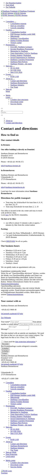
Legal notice (10, 456)
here (7, 215)
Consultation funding (18, 393)
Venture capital (15, 404)
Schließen (5, 348)
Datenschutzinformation (10, 284)
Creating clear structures (19, 463)
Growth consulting (17, 389)
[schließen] (2, 115)
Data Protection (11, 454)
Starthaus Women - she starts (21, 425)
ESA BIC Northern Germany (21, 408)
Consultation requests (18, 385)
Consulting (10, 383)
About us (9, 442)
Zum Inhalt (10, 5)
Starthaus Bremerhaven (19, 446)
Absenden (5, 344)
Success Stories (16, 467)
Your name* (5, 322)
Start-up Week (11, 452)
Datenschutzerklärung (15, 294)
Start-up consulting (17, 387)
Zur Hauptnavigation (13, 3)
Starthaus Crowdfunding (19, 400)
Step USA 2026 (16, 433)
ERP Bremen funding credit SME (22, 395)
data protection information (25, 342)
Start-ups (9, 427)
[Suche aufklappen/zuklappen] (2, 108)
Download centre (16, 465)
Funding (9, 391)
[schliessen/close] (2, 297)
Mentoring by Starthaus (19, 412)
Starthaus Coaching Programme (22, 421)
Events (8, 437)
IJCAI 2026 (14, 429)
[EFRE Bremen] (14, 15)
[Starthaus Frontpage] (9, 11)
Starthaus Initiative (17, 448)
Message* (4, 329)
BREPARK (10, 241)
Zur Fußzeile (10, 7)
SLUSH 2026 (15, 431)
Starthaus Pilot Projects (18, 423)
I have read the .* (20, 342)
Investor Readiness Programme (21, 410)
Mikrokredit (14, 397)
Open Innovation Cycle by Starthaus (24, 414)
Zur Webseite (6, 318)
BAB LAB (14, 440)
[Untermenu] (13, 30)
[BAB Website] (7, 13)
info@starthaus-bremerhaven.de (13, 187)
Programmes (10, 406)
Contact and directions (18, 444)
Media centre (10, 460)
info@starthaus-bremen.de (11, 166)
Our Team (14, 450)
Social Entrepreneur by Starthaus (22, 419)
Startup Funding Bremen (19, 402)
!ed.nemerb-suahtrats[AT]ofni (12, 314)
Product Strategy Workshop (20, 416)
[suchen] (2, 110)
